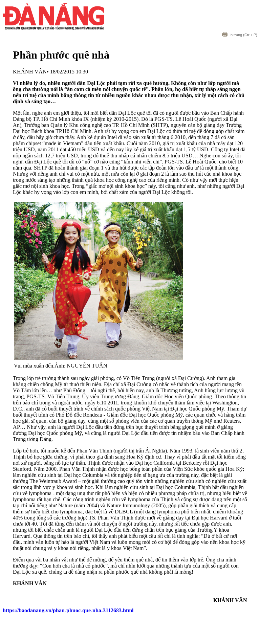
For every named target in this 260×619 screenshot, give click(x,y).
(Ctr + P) (243, 35)
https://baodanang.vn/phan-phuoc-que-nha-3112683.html (68, 610)
